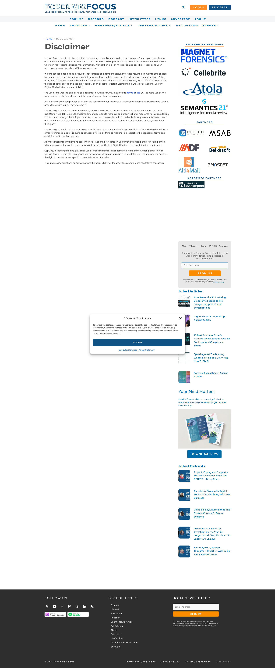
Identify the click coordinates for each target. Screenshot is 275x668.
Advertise (180, 19)
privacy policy (218, 282)
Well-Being (186, 25)
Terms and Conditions (140, 662)
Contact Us (116, 634)
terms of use (133, 92)
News (60, 25)
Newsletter (139, 19)
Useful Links (117, 638)
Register (219, 7)
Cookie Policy (170, 662)
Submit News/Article (122, 621)
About (200, 19)
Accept (137, 342)
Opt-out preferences (128, 349)
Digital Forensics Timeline (124, 642)
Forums (76, 19)
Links (160, 19)
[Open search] (183, 7)
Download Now (204, 454)
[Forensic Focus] (80, 12)
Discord (96, 19)
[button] (180, 318)
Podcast (116, 19)
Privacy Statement (146, 349)
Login (198, 7)
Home (48, 38)
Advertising (117, 626)
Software (115, 646)
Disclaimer (223, 662)
